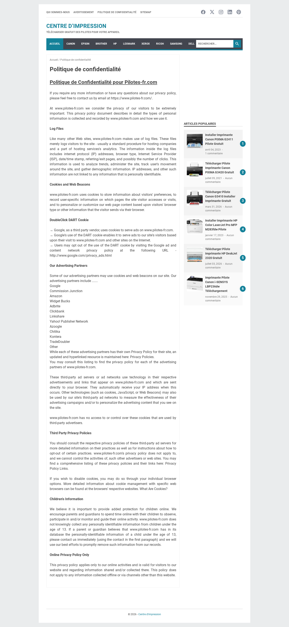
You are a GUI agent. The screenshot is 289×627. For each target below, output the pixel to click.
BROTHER (101, 43)
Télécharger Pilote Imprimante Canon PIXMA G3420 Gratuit (219, 168)
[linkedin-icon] (230, 12)
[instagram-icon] (221, 12)
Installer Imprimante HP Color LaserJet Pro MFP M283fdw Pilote (221, 225)
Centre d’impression (76, 26)
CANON (70, 43)
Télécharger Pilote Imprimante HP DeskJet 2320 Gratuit (221, 253)
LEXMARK (129, 43)
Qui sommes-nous (58, 12)
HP (115, 43)
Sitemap (145, 12)
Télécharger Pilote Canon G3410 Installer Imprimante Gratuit (220, 196)
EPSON (85, 43)
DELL (192, 43)
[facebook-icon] (203, 12)
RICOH (160, 43)
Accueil (55, 43)
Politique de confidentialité (117, 12)
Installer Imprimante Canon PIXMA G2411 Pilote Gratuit (219, 139)
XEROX (146, 43)
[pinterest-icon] (238, 12)
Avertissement (83, 12)
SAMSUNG (176, 43)
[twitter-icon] (212, 12)
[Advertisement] (219, 84)
